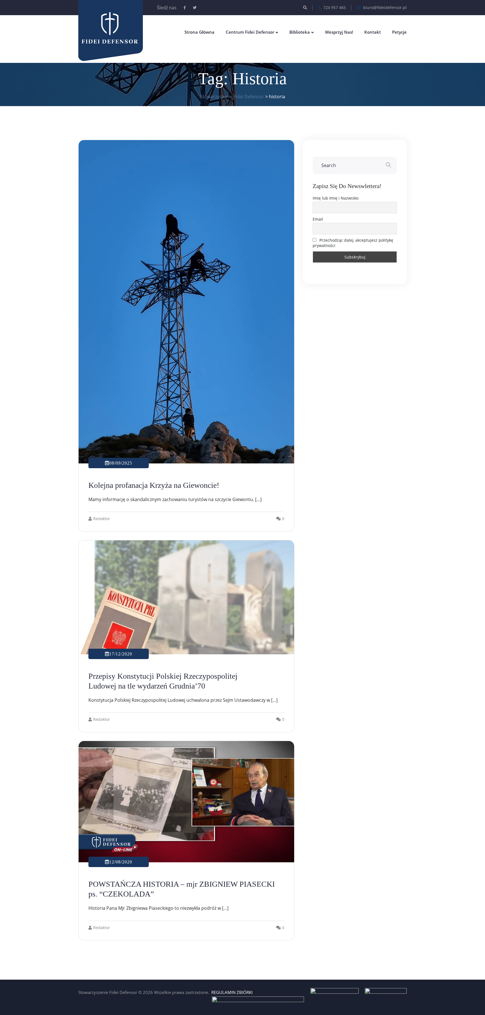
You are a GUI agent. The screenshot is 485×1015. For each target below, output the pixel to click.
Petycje (399, 32)
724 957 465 (334, 7)
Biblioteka (299, 32)
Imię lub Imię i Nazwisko (335, 198)
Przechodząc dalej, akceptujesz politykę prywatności (353, 242)
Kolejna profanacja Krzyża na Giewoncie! (153, 485)
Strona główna (199, 32)
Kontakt (372, 32)
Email (318, 219)
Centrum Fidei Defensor (250, 32)
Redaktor (101, 518)
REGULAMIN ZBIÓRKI (232, 992)
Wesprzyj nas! (339, 32)
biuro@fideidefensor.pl (384, 7)
